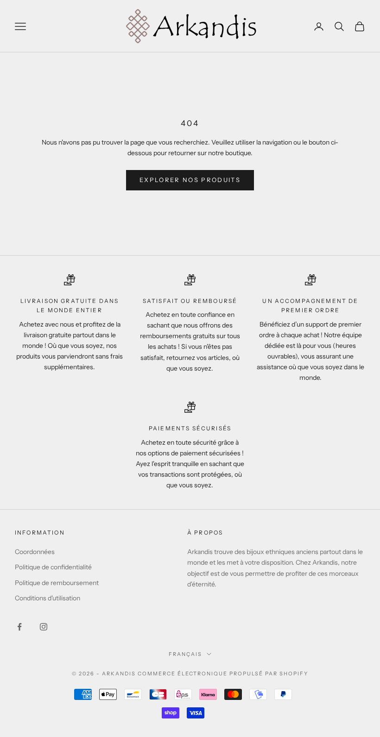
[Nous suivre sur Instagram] (43, 626)
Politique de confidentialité (53, 567)
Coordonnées (35, 552)
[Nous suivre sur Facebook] (19, 626)
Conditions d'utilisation (47, 598)
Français (185, 654)
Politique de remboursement (57, 583)
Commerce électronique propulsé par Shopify (223, 673)
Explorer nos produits (190, 179)
